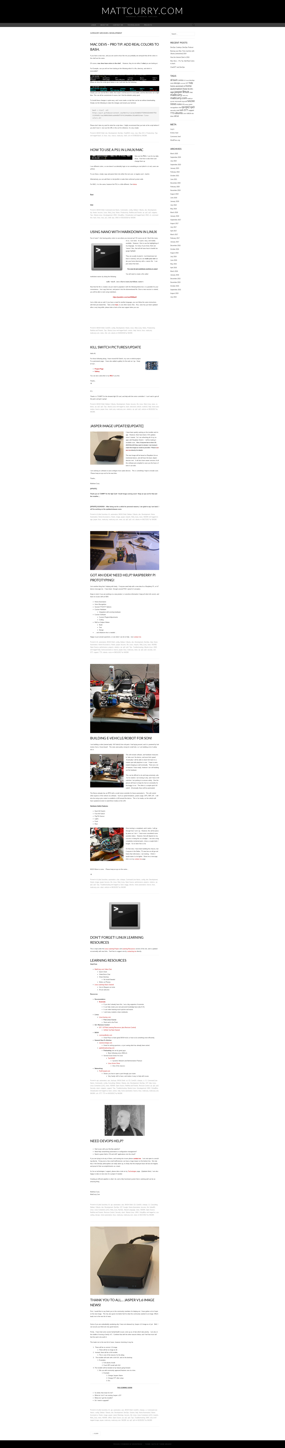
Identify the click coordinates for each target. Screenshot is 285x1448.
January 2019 (174, 201)
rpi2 (146, 212)
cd (126, 1080)
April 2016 (173, 267)
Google (125, 1207)
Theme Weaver (165, 1444)
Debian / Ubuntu (138, 210)
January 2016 (174, 275)
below (135, 184)
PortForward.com (104, 1071)
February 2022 (175, 172)
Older (95, 1433)
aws (109, 1080)
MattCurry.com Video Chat (103, 969)
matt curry (112, 409)
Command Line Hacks (112, 210)
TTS (100, 652)
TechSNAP (111, 1058)
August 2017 (174, 223)
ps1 (106, 217)
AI (109, 514)
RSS (111, 376)
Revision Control (144, 1085)
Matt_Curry (111, 212)
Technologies (134, 25)
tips (113, 217)
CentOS (107, 328)
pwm (190, 104)
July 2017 (173, 227)
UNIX (115, 215)
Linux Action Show (114, 1063)
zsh (129, 135)
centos (130, 330)
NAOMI (144, 135)
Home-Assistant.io (104, 517)
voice (110, 652)
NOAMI (146, 517)
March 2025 (174, 153)
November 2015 (175, 282)
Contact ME (118, 25)
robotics (129, 409)
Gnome (132, 1412)
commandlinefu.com (105, 1035)
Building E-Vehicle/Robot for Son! (121, 738)
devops (97, 1215)
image (118, 517)
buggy (126, 884)
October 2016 (174, 249)
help (134, 330)
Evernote (102, 1002)
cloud (187, 80)
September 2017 (175, 220)
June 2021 (173, 179)
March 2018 (174, 212)
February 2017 (175, 238)
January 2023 (174, 168)
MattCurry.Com (142, 10)
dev (106, 133)
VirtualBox (121, 215)
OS (183, 104)
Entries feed (174, 133)
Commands (124, 210)
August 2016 (174, 253)
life (138, 404)
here (116, 305)
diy (91, 212)
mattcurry (120, 135)
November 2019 (175, 190)
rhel (106, 333)
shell (125, 135)
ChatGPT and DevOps (177, 67)
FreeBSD (127, 133)
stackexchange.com (105, 1043)
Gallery (97, 371)
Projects (148, 25)
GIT (147, 1083)
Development (112, 133)
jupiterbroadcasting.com (106, 1048)
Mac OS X (142, 133)
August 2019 (174, 194)
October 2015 (174, 286)
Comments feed (175, 136)
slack (98, 1088)
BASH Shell (100, 133)
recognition (174, 107)
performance (104, 647)
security (149, 650)
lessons (100, 212)
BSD (147, 215)
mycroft (184, 101)
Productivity (150, 133)
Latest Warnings (118, 1415)
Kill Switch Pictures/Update (115, 347)
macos (114, 135)
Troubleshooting (138, 647)
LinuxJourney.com (105, 1017)
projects (111, 647)
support (96, 652)
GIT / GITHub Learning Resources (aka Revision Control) (117, 1027)
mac (136, 133)
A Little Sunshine (102, 514)
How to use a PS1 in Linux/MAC (116, 150)
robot (102, 887)
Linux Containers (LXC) (97, 1085)
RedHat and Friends (135, 212)
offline (110, 1417)
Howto (95, 212)
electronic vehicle (135, 406)
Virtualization (129, 215)
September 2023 (175, 164)
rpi (143, 212)
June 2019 (173, 197)
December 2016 (175, 245)
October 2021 (174, 175)
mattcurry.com (94, 333)
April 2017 (173, 231)
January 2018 (174, 216)
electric (131, 884)
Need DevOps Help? (106, 1141)
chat (117, 879)
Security (92, 1088)
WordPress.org (175, 140)
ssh (109, 333)
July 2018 (173, 205)
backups (113, 1080)
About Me (104, 25)
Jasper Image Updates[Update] (116, 426)
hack (94, 217)
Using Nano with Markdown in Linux (123, 232)
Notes (118, 212)
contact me (137, 637)
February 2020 (175, 186)
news (153, 404)
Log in (172, 129)
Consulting (111, 1083)
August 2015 (174, 293)
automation (114, 514)
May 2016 (173, 264)
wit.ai (152, 1417)
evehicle (145, 406)
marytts (128, 517)
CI (146, 1080)
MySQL (120, 1210)
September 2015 (175, 289)
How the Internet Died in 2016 (179, 57)
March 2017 (174, 234)
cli (102, 135)
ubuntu (113, 333)
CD (129, 1080)
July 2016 (173, 256)
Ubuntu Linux (98, 215)
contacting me (131, 951)
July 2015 (173, 297)
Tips (156, 133)
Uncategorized (107, 215)
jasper (102, 409)
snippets (154, 212)
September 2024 (175, 157)
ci (143, 1080)
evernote (182, 83)
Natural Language (129, 1210)
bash (99, 135)
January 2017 (174, 242)
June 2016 (173, 260)
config (131, 210)
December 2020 (175, 183)
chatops (122, 879)
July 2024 (173, 161)
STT (91, 652)
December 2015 (175, 278)
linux (105, 135)
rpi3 (149, 212)
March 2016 (174, 271)
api (98, 1080)
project (187, 104)
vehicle (143, 409)
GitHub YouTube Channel (112, 1030)
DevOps (120, 133)
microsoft (178, 101)
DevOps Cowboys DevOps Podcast (181, 47)
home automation (140, 884)
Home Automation (134, 1207)
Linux (93, 25)
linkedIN (152, 1207)
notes (102, 333)
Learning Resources (128, 949)
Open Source (94, 647)
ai (124, 406)
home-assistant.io (107, 650)
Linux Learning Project (112, 949)
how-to (139, 330)
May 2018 (173, 209)
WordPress (137, 1444)
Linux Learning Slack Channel (104, 984)
